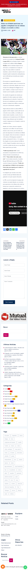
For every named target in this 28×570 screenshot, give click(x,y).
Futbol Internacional (9, 396)
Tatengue (7, 490)
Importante (7, 401)
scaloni (13, 483)
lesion (12, 463)
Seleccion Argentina (9, 487)
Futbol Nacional (8, 399)
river (12, 480)
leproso (6, 463)
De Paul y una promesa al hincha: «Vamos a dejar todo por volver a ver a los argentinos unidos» (14, 361)
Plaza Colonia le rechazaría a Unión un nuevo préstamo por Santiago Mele (20, 246)
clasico (12, 445)
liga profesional (8, 466)
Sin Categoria (7, 420)
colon (18, 445)
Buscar (5, 327)
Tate (18, 487)
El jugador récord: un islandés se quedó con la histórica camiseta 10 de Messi (14, 354)
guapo (12, 456)
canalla (19, 442)
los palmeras (12, 469)
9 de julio (7, 435)
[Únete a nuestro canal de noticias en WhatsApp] (25, 567)
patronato (19, 473)
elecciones (19, 452)
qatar (16, 476)
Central (6, 445)
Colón (5, 388)
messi (19, 469)
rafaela (6, 480)
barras (21, 435)
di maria (12, 452)
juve (15, 459)
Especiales (6, 393)
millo (6, 473)
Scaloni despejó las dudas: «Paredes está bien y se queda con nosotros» (14, 5)
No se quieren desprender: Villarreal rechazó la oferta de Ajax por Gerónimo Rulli (7, 246)
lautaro (20, 459)
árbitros (12, 494)
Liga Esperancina (8, 408)
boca (12, 439)
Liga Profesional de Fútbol (10, 410)
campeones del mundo (10, 442)
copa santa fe (18, 449)
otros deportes (9, 20)
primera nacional (8, 476)
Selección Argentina (9, 418)
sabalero (6, 483)
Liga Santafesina (8, 413)
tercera (13, 490)
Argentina (14, 435)
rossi (17, 480)
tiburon (19, 490)
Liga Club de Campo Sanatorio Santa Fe (14, 404)
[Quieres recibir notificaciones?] (3, 567)
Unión (5, 423)
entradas (6, 456)
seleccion (20, 483)
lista (5, 469)
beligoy (6, 439)
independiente (8, 459)
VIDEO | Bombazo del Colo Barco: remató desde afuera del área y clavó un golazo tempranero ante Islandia (14, 374)
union (6, 494)
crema (6, 452)
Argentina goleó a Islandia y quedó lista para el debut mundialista (14, 367)
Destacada (6, 391)
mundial (12, 473)
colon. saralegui (8, 449)
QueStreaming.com (5, 535)
